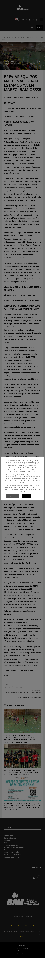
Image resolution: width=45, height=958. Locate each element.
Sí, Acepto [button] (35, 496)
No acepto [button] (26, 496)
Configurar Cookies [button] (12, 496)
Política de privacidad (23, 487)
